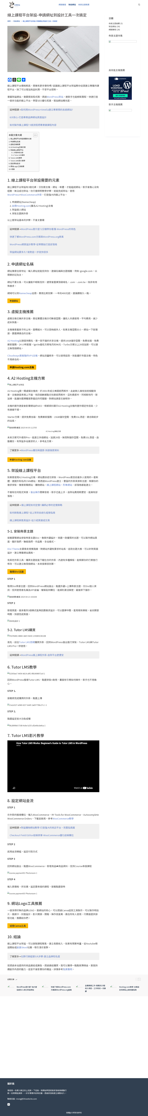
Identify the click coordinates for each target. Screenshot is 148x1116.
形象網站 (67, 484)
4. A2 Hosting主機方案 (17, 147)
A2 (9, 340)
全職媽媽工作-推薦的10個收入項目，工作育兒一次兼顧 (95, 988)
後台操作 (35, 492)
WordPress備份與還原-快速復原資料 (40, 450)
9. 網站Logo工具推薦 (16, 166)
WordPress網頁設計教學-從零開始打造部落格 (33, 244)
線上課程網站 (54, 484)
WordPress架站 (55, 96)
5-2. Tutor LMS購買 (18, 155)
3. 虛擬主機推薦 (14, 144)
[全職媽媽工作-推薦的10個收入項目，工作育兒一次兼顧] (79, 988)
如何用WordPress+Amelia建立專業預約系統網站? (47, 109)
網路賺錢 (62, 4)
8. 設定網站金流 (14, 163)
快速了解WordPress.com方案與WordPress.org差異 (37, 236)
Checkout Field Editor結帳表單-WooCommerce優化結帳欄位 (42, 835)
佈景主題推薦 (83, 4)
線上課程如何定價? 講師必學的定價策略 (41, 505)
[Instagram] (8, 1104)
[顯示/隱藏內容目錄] (34, 135)
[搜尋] (139, 4)
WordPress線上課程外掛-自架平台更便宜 (42, 655)
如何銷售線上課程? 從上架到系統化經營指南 (32, 512)
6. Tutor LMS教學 (15, 158)
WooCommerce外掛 (31, 194)
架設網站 (72, 4)
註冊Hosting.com (21, 205)
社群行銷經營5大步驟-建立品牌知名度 (40, 956)
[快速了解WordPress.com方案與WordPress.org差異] (45, 988)
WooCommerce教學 (63, 818)
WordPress (13, 194)
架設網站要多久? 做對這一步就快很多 (29, 252)
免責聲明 (67, 969)
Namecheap (25, 293)
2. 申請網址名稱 (14, 141)
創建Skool (22, 947)
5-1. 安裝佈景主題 (17, 152)
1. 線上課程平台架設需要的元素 (20, 138)
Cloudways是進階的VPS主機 (22, 355)
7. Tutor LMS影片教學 (17, 160)
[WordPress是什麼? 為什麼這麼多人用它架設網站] (10, 988)
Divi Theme (13, 548)
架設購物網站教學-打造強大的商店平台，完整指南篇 (48, 827)
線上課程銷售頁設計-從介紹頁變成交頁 (30, 520)
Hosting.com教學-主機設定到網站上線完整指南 (129, 988)
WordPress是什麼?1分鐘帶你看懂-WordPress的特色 (48, 229)
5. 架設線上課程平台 (16, 150)
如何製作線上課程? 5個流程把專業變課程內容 (33, 125)
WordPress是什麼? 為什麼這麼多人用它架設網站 (27, 988)
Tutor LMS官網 (27, 642)
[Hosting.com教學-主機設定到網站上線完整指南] (113, 988)
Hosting (15, 340)
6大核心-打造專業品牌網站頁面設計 (28, 117)
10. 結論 (12, 169)
